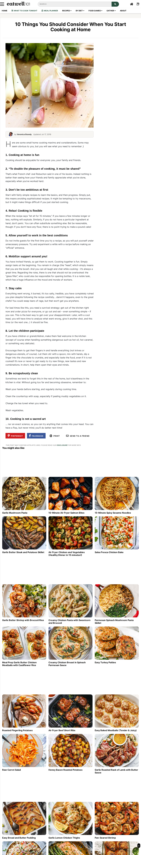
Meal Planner (50, 10)
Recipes (66, 10)
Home (4, 10)
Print (56, 436)
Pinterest (16, 436)
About (123, 10)
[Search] (115, 4)
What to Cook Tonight (25, 10)
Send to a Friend (79, 436)
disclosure (62, 445)
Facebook (37, 436)
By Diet (79, 10)
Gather (111, 10)
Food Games (95, 10)
